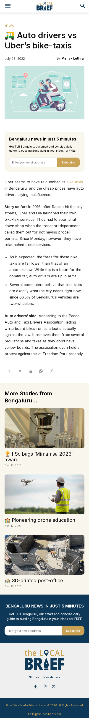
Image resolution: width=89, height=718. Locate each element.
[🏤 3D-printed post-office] (44, 555)
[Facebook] (9, 371)
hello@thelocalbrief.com (44, 714)
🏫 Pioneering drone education (40, 520)
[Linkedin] (30, 371)
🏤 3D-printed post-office (34, 580)
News (9, 26)
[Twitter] (19, 371)
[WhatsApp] (40, 371)
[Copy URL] (51, 371)
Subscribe (69, 162)
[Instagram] (44, 686)
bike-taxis (74, 182)
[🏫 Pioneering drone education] (44, 494)
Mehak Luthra (72, 58)
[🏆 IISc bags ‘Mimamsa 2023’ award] (44, 428)
